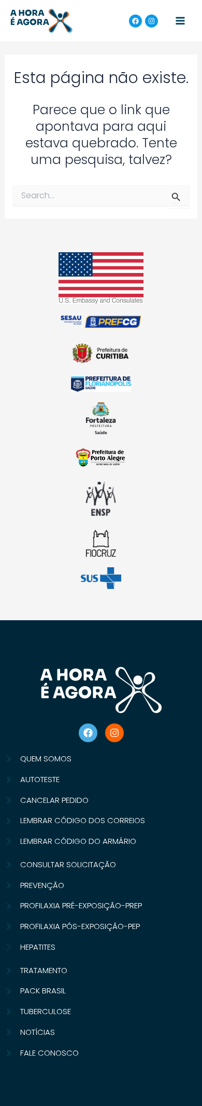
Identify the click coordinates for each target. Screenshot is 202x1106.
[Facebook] (135, 21)
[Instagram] (151, 21)
